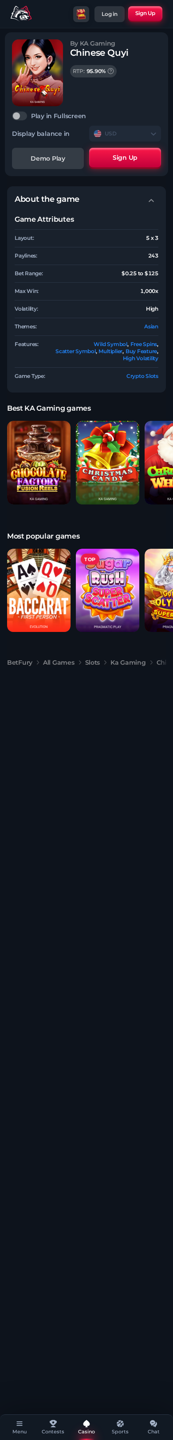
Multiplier (110, 351)
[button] (39, 462)
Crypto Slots (142, 376)
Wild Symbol (110, 344)
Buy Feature (141, 351)
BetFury (19, 662)
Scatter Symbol (75, 351)
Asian (151, 326)
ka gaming (127, 662)
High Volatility (140, 358)
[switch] (86, 116)
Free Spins (143, 344)
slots (92, 662)
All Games (58, 662)
